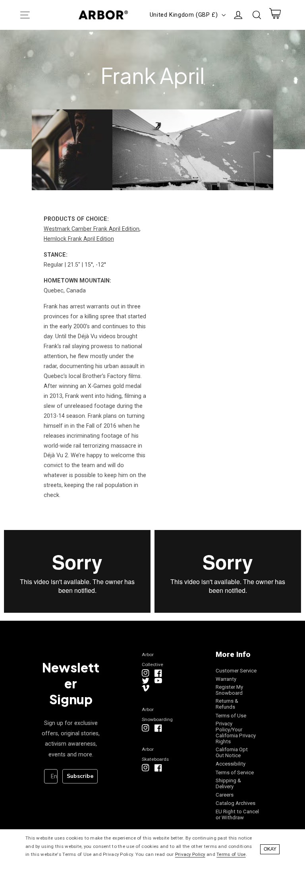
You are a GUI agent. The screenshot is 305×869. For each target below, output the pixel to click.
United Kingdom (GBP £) (184, 14)
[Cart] (275, 15)
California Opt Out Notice (232, 752)
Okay (270, 849)
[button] (25, 15)
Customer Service (236, 671)
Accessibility (230, 764)
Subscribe (80, 776)
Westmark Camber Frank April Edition (91, 229)
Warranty (226, 679)
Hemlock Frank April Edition (79, 239)
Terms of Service (235, 772)
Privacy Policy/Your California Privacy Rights (236, 732)
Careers (225, 795)
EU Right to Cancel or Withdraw (237, 814)
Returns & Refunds (227, 704)
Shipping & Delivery (228, 783)
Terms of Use (231, 716)
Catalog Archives (235, 803)
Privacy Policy (190, 854)
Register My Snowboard (229, 690)
